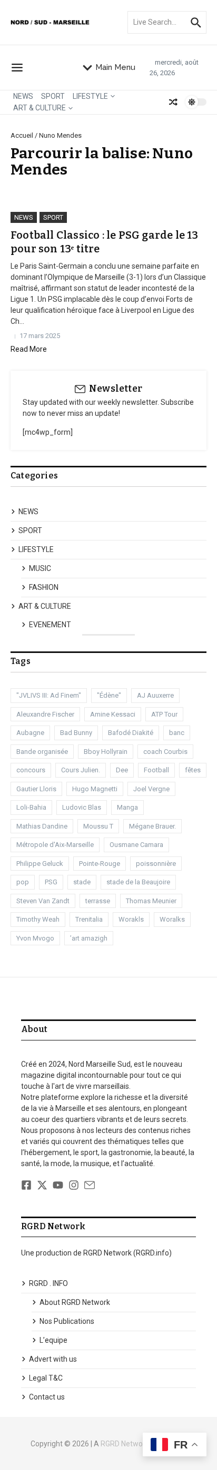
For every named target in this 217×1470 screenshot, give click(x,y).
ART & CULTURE (39, 108)
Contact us (47, 1397)
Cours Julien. (80, 770)
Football (156, 770)
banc (176, 733)
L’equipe (53, 1340)
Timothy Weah (38, 919)
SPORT (53, 96)
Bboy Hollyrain (105, 752)
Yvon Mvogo (35, 938)
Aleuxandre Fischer (45, 714)
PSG (51, 882)
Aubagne (30, 733)
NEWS (23, 96)
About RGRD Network (75, 1302)
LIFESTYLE (90, 96)
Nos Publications (67, 1321)
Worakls (131, 919)
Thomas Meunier (151, 901)
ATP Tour (164, 714)
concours (30, 770)
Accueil (22, 135)
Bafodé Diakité (130, 733)
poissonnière (156, 863)
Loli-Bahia (31, 807)
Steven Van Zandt (43, 901)
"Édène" (109, 695)
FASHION (43, 587)
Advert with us (53, 1359)
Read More (29, 349)
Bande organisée (42, 752)
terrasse (97, 901)
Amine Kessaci (112, 714)
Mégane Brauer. (152, 826)
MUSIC (40, 568)
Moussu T (98, 826)
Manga (127, 807)
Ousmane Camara (136, 845)
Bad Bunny (76, 733)
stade (82, 882)
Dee (122, 770)
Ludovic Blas (81, 807)
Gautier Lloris (36, 789)
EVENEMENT (50, 624)
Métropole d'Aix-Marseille (55, 845)
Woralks (172, 919)
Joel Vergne (151, 789)
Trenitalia (89, 919)
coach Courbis (165, 752)
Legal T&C (46, 1378)
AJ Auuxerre (155, 695)
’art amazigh (88, 938)
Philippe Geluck (39, 863)
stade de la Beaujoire (138, 882)
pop (22, 882)
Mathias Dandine (41, 826)
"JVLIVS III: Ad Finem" (48, 695)
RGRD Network (125, 1444)
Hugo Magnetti (94, 789)
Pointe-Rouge (99, 863)
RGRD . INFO (48, 1283)
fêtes (193, 770)
